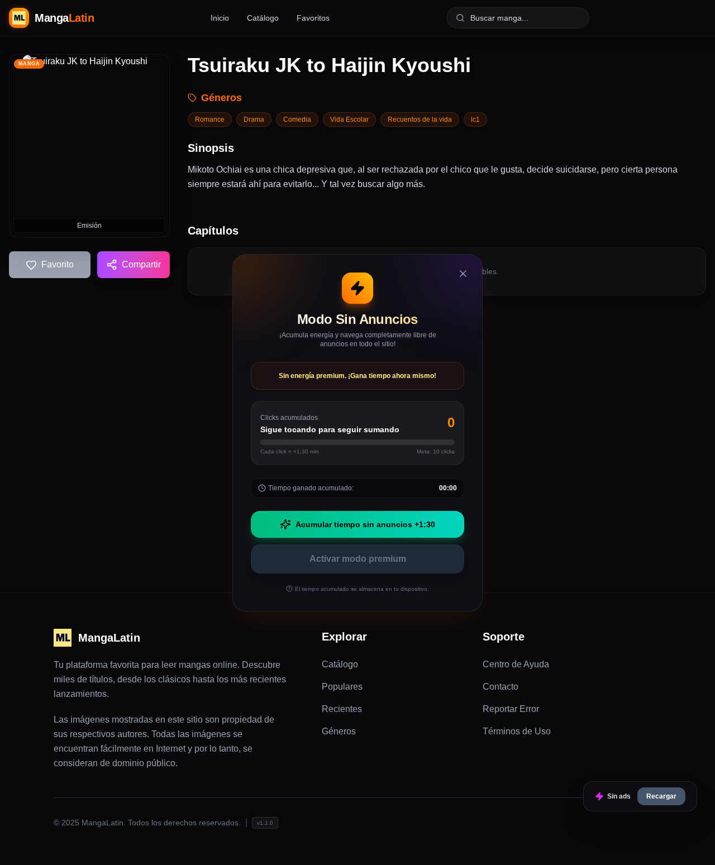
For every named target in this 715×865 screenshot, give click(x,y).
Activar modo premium (357, 558)
